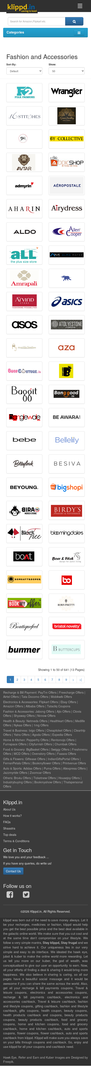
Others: (8, 778)
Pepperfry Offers (37, 740)
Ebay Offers (68, 702)
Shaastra (9, 828)
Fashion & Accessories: (18, 711)
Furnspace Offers (14, 744)
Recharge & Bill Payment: (20, 692)
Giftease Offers (35, 759)
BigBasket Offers (37, 749)
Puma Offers (52, 768)
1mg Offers (41, 725)
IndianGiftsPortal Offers (63, 759)
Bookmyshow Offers (47, 782)
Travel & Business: (16, 730)
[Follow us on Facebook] (10, 895)
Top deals (9, 834)
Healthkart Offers (61, 721)
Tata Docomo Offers (34, 696)
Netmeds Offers (36, 721)
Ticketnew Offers (44, 778)
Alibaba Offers (35, 706)
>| (80, 679)
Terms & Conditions (16, 841)
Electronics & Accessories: (20, 702)
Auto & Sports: (13, 768)
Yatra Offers (22, 734)
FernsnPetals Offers (16, 763)
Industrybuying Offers (17, 782)
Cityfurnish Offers (40, 744)
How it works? (12, 815)
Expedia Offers (62, 734)
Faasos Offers (66, 753)
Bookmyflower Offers (46, 763)
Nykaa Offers (22, 725)
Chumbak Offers (65, 744)
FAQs (7, 822)
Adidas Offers (32, 768)
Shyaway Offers (24, 715)
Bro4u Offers (22, 778)
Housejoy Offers (69, 778)
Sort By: (11, 64)
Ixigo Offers (36, 730)
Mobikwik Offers (61, 696)
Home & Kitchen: (14, 740)
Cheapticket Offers (59, 730)
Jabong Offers (44, 711)
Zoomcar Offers (40, 772)
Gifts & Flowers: (13, 759)
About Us (9, 809)
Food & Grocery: (14, 749)
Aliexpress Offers (74, 768)
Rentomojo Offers (62, 740)
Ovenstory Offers (43, 753)
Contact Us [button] (13, 871)
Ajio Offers (63, 711)
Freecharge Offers (71, 692)
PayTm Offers (47, 692)
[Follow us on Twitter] (26, 895)
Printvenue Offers (74, 763)
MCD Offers (21, 753)
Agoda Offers (41, 734)
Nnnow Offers (46, 715)
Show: (52, 64)
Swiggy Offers (60, 749)
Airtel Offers (11, 696)
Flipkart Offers (48, 702)
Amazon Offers (13, 706)
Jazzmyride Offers (15, 772)
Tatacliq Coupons (58, 706)
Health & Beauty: (14, 721)
